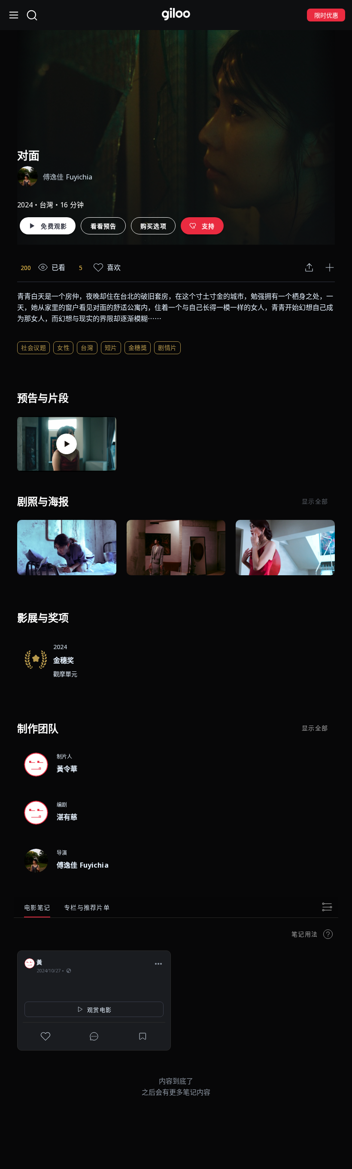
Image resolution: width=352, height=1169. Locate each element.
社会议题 (33, 347)
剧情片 (167, 347)
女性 (63, 347)
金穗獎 (137, 347)
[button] (158, 963)
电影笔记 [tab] (37, 907)
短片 (111, 347)
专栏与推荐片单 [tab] (87, 907)
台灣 (87, 347)
